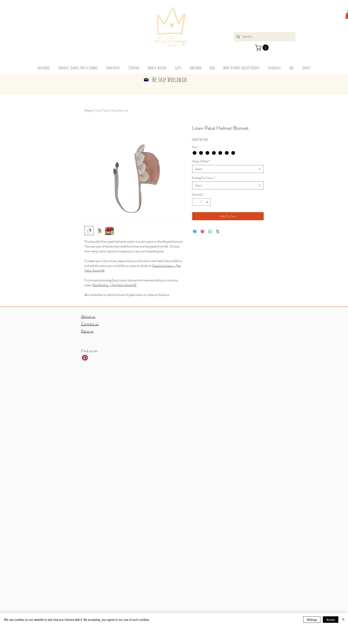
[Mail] (146, 79)
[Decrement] (195, 202)
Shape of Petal (201, 161)
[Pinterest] (85, 358)
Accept (330, 620)
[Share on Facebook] (194, 231)
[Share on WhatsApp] (210, 231)
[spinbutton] (201, 202)
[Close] (343, 619)
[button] (262, 48)
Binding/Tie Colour (203, 178)
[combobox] (228, 169)
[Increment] (207, 202)
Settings (312, 620)
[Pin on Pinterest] (202, 231)
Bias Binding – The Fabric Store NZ (115, 285)
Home (88, 110)
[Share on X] (217, 231)
